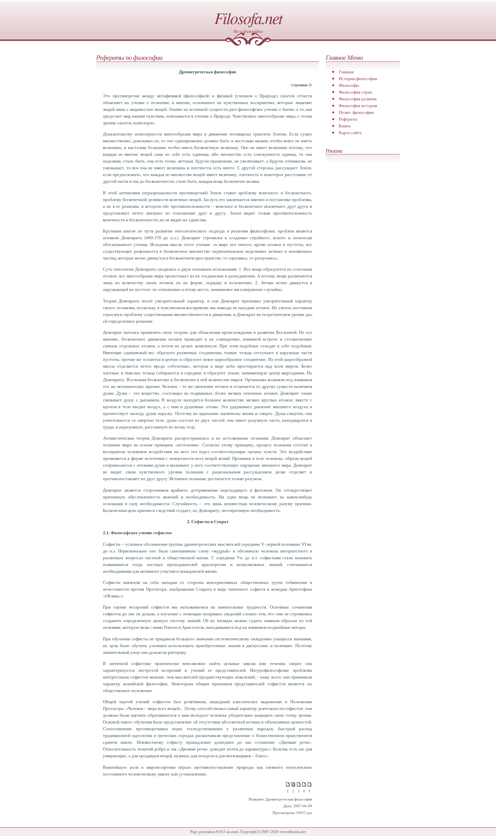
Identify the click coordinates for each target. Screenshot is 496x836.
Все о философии (248, 31)
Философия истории (358, 105)
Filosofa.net (248, 17)
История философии (358, 78)
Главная (346, 72)
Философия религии (358, 99)
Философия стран (355, 92)
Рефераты (348, 119)
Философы (349, 85)
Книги (345, 126)
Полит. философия (356, 112)
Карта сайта (350, 132)
